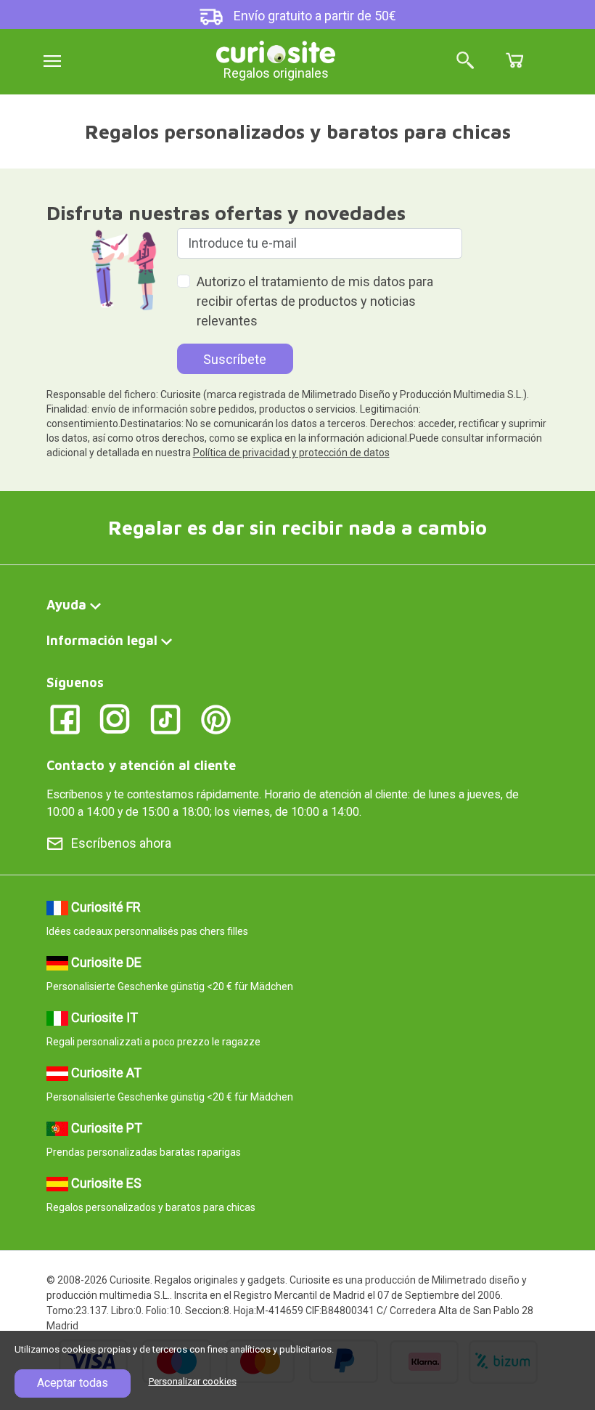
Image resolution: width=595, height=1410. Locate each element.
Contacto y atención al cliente (141, 765)
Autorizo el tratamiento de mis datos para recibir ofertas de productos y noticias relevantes (315, 301)
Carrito (514, 60)
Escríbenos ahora (121, 843)
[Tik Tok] (165, 718)
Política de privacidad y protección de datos (291, 452)
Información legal (101, 640)
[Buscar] (465, 61)
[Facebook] (65, 718)
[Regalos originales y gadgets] (275, 50)
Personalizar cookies (193, 1381)
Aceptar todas (72, 1383)
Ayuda (66, 604)
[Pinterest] (216, 718)
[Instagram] (115, 718)
